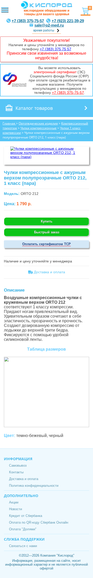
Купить (46, 221)
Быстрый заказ (46, 232)
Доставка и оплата (23, 479)
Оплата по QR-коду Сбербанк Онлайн (38, 522)
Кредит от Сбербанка (25, 516)
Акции (13, 502)
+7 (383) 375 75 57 (55, 49)
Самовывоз (18, 465)
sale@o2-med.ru (49, 25)
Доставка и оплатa (49, 272)
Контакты (16, 472)
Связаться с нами (23, 546)
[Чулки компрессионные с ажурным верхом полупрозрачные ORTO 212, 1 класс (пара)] (46, 157)
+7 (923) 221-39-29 (68, 21)
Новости (15, 509)
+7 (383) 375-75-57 (28, 21)
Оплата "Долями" (22, 529)
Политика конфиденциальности (33, 486)
